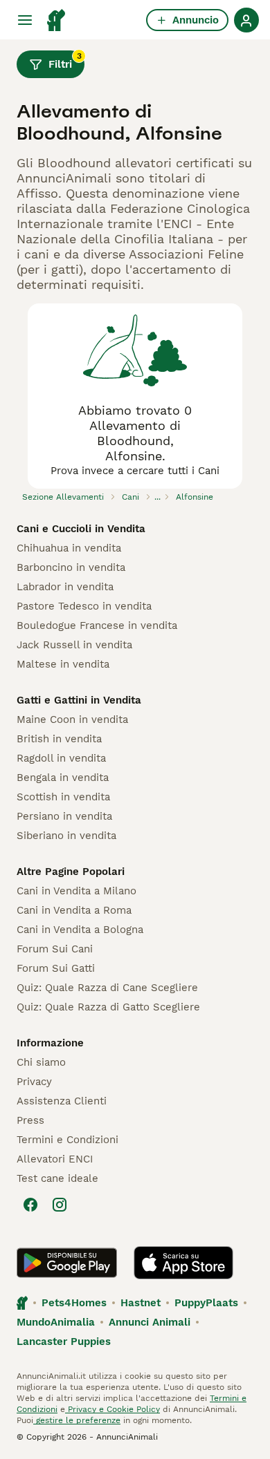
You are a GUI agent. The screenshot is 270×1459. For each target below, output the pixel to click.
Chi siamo (41, 1062)
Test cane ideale (57, 1178)
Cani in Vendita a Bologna (80, 929)
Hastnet (140, 1303)
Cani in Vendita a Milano (76, 891)
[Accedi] (246, 20)
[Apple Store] (183, 1262)
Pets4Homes (74, 1303)
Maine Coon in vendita (72, 719)
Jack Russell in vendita (74, 645)
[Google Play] (67, 1262)
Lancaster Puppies (64, 1341)
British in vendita (59, 739)
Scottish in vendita (63, 797)
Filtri (65, 60)
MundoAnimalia (56, 1322)
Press (30, 1120)
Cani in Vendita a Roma (74, 910)
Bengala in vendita (63, 777)
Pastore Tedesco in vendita (84, 606)
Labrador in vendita (65, 587)
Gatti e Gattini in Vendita (79, 700)
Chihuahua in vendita (69, 548)
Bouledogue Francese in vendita (97, 625)
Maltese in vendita (63, 664)
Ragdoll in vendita (61, 758)
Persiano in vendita (64, 816)
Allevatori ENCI (55, 1159)
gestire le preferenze (76, 1420)
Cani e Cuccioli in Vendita (81, 529)
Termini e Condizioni (67, 1139)
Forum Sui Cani (55, 949)
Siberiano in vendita (66, 835)
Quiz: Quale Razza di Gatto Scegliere (108, 1007)
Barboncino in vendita (71, 567)
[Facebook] (30, 1204)
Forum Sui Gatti (56, 968)
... (157, 497)
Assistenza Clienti (62, 1101)
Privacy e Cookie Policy (112, 1409)
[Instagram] (59, 1204)
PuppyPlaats (206, 1303)
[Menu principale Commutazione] (25, 20)
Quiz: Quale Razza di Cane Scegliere (107, 987)
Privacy (34, 1081)
